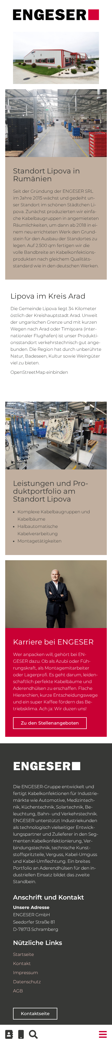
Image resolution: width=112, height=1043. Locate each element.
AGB (18, 990)
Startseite (23, 954)
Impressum (25, 972)
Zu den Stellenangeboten (50, 723)
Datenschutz (27, 981)
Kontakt (22, 963)
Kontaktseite (35, 1013)
